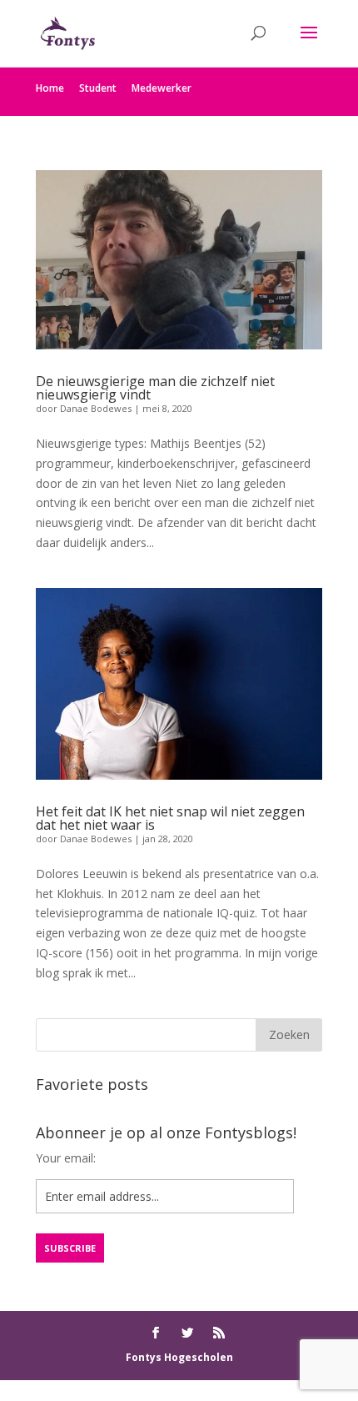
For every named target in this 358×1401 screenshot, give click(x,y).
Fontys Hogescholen (179, 1357)
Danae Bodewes (96, 408)
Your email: (66, 1158)
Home (50, 88)
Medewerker (161, 88)
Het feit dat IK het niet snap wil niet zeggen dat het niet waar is (170, 818)
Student (98, 88)
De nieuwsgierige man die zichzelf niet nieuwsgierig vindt (155, 388)
